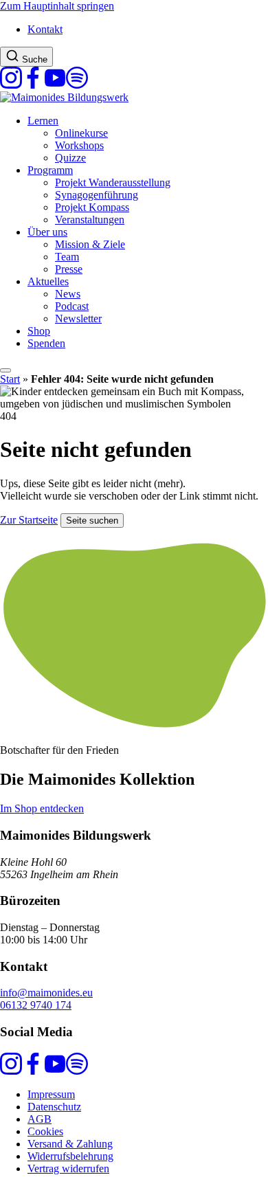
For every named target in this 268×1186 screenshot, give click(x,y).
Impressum (51, 1094)
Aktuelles (48, 281)
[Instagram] (11, 85)
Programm (50, 170)
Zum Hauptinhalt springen (57, 6)
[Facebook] (33, 85)
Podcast (72, 306)
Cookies (45, 1131)
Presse (68, 269)
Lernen (42, 120)
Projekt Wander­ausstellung (112, 182)
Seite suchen (92, 520)
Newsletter (78, 318)
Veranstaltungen (89, 219)
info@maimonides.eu (46, 992)
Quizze (70, 158)
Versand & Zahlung (70, 1144)
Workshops (79, 145)
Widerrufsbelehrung (70, 1156)
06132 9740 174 (35, 1005)
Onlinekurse (81, 133)
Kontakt (45, 29)
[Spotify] (77, 85)
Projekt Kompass (92, 207)
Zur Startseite (29, 520)
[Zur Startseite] (64, 97)
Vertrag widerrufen (68, 1168)
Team (67, 256)
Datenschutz (54, 1106)
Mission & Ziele (90, 244)
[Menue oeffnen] (5, 370)
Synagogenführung (96, 195)
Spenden (46, 343)
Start (10, 379)
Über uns (47, 232)
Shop (38, 331)
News (67, 294)
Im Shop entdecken (42, 808)
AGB (39, 1119)
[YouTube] (55, 85)
